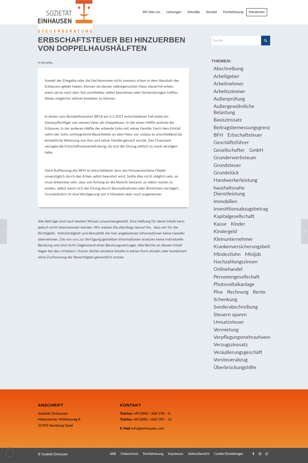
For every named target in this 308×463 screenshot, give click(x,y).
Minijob (253, 254)
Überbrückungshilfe (235, 367)
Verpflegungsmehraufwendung (242, 337)
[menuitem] (151, 12)
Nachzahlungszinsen (235, 261)
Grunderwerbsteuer (235, 157)
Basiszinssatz (228, 119)
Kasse (220, 224)
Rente (259, 292)
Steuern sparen (230, 314)
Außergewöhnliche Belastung (234, 109)
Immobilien (225, 201)
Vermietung (226, 329)
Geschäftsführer (231, 142)
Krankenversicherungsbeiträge (242, 246)
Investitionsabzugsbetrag (241, 208)
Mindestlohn (227, 254)
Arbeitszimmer (229, 91)
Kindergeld (225, 231)
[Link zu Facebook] (253, 453)
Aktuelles (47, 62)
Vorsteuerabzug (231, 359)
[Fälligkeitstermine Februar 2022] (3, 231)
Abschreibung (228, 68)
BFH (218, 135)
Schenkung (225, 299)
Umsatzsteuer (229, 322)
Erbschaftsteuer (245, 135)
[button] (10, 453)
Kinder (238, 224)
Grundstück (226, 172)
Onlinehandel (228, 269)
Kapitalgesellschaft (234, 216)
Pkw (218, 292)
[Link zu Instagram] (260, 453)
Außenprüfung (229, 98)
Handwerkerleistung (235, 180)
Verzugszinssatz (231, 344)
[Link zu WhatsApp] (266, 453)
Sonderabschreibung (236, 306)
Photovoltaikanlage (234, 284)
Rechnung (237, 292)
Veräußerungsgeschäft (238, 352)
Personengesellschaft (237, 276)
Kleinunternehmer (233, 239)
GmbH (256, 150)
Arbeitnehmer (229, 83)
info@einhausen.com (147, 428)
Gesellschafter (229, 150)
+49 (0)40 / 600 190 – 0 (151, 413)
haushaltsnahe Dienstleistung (229, 190)
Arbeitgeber (226, 76)
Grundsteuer (227, 165)
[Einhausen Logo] (65, 16)
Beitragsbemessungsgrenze (242, 127)
